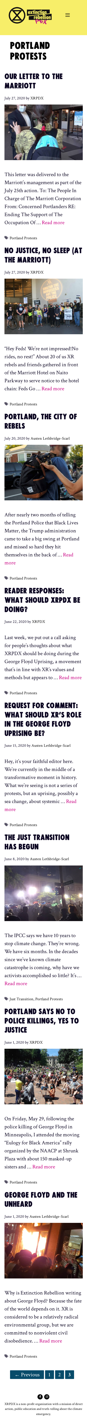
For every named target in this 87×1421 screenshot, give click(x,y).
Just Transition (21, 999)
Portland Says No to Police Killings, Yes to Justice (41, 1021)
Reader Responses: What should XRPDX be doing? (42, 600)
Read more (53, 222)
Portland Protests (23, 238)
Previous (26, 1374)
